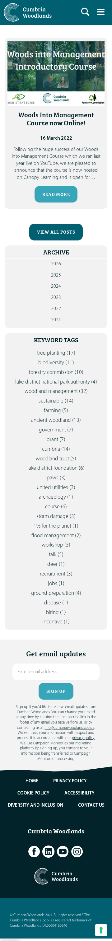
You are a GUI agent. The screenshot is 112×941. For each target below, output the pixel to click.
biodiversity (56, 363)
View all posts (56, 232)
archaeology (56, 497)
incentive (56, 622)
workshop (56, 545)
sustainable (56, 401)
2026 (56, 264)
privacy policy (83, 738)
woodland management (56, 391)
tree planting (56, 353)
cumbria (56, 449)
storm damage (56, 516)
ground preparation (56, 593)
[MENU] (101, 12)
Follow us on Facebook (34, 852)
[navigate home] (29, 12)
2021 (56, 320)
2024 (56, 286)
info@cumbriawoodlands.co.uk (69, 728)
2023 (56, 297)
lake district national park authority (56, 382)
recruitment (56, 574)
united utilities (56, 487)
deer (56, 564)
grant (56, 439)
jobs (56, 583)
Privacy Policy (70, 781)
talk (56, 554)
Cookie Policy (33, 793)
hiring (56, 612)
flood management (56, 535)
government (56, 430)
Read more (56, 194)
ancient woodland (56, 420)
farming (56, 410)
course (56, 507)
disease (56, 603)
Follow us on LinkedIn (48, 852)
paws (56, 478)
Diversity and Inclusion (35, 805)
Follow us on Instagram (77, 852)
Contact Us (91, 805)
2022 (56, 308)
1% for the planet (56, 526)
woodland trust (56, 459)
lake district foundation (56, 468)
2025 (56, 275)
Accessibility (79, 793)
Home (32, 781)
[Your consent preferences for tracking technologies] (101, 930)
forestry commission (56, 372)
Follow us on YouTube (63, 852)
